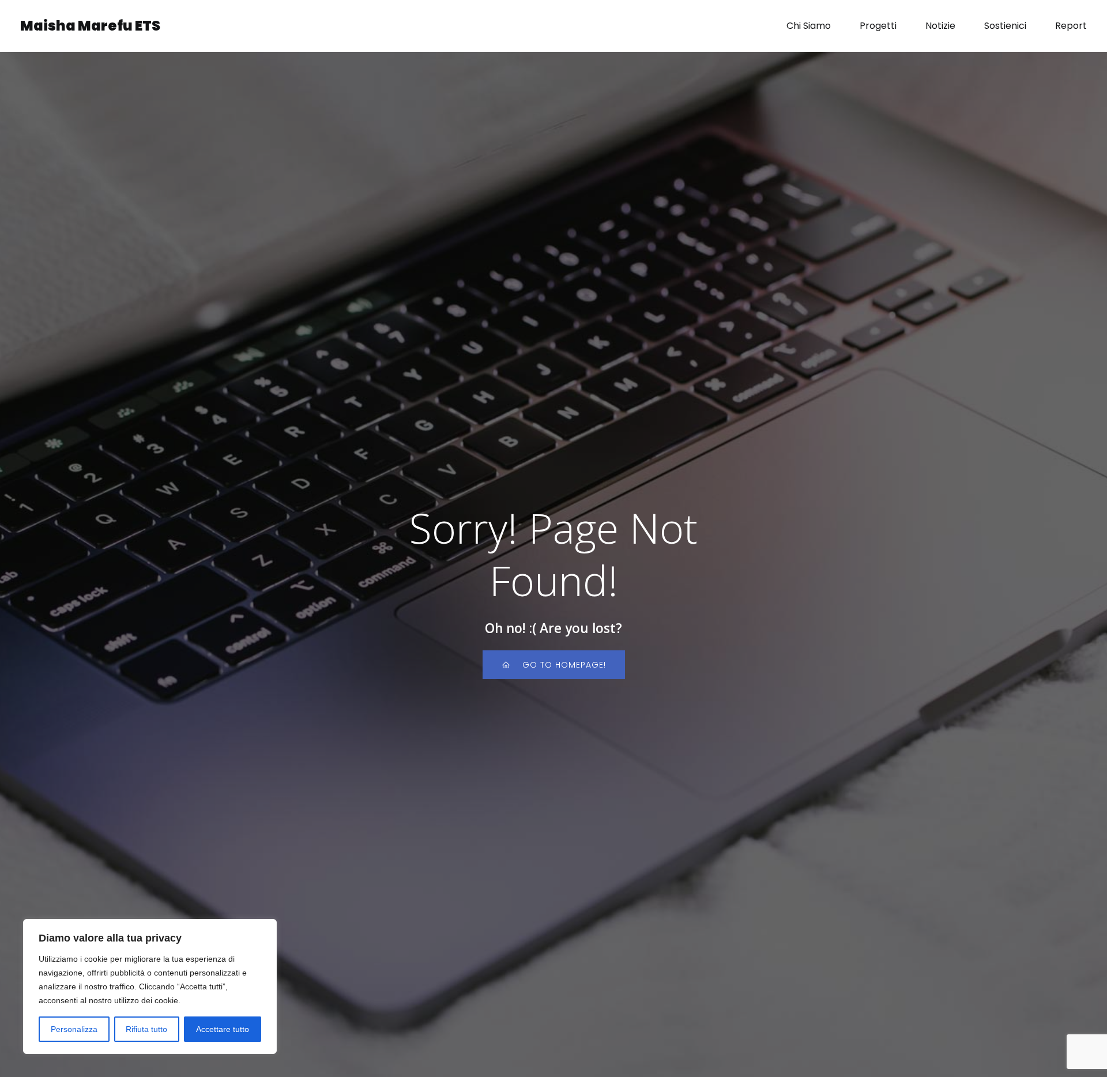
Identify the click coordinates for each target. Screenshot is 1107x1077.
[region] (150, 986)
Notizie (940, 25)
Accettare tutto (222, 1029)
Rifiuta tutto (146, 1029)
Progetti (878, 25)
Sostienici (1005, 25)
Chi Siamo (808, 25)
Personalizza (74, 1029)
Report (1071, 25)
